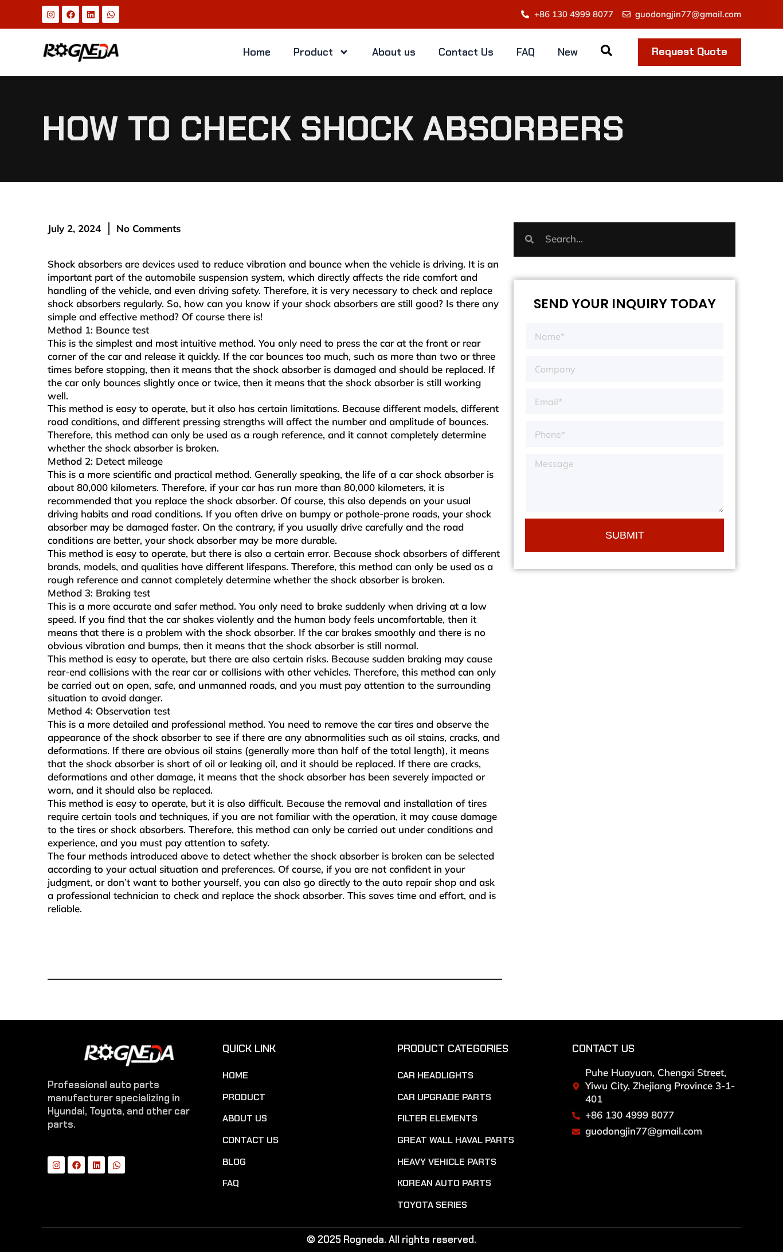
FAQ (525, 52)
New (568, 52)
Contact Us (466, 52)
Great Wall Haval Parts (455, 1140)
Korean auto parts (444, 1183)
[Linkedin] (90, 14)
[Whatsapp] (110, 14)
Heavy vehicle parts (446, 1162)
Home (257, 52)
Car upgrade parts (444, 1097)
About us (394, 52)
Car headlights (435, 1075)
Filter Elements (437, 1118)
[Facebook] (70, 14)
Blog (234, 1162)
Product (313, 52)
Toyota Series (432, 1205)
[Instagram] (50, 14)
